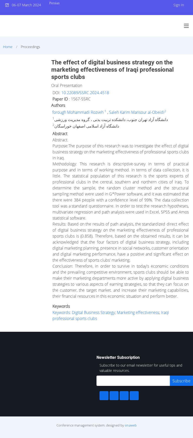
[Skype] (134, 395)
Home (8, 46)
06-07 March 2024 (25, 5)
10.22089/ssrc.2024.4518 (85, 92)
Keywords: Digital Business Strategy (84, 312)
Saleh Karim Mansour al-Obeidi (136, 112)
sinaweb (131, 425)
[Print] (189, 58)
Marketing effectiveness (138, 312)
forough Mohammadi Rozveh (78, 112)
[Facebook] (104, 395)
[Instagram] (124, 395)
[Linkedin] (114, 395)
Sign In (178, 5)
